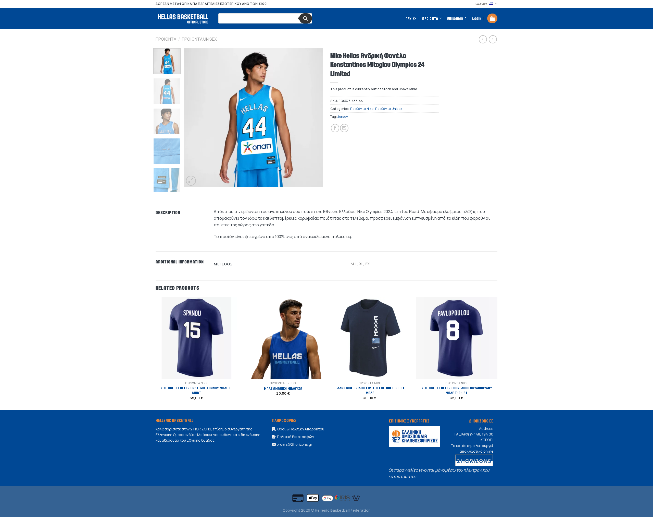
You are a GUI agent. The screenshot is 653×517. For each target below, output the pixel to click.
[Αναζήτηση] (305, 18)
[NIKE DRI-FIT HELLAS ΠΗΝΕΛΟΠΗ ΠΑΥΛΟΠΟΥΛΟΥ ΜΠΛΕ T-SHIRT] (456, 338)
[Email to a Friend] (344, 128)
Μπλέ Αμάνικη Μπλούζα (283, 388)
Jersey (342, 116)
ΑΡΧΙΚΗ (411, 18)
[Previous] (193, 118)
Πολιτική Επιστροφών (295, 436)
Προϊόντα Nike (361, 108)
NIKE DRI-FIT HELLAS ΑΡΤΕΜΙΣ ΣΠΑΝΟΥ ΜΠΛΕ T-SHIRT (196, 390)
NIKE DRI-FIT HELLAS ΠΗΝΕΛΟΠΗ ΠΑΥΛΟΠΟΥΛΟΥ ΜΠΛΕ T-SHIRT (456, 390)
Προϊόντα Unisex (199, 39)
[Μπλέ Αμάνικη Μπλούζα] (283, 338)
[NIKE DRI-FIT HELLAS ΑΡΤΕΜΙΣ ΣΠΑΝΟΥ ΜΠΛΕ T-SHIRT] (196, 338)
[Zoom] (191, 181)
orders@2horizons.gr (294, 444)
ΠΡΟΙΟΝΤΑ (430, 18)
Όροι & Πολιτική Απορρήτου (300, 429)
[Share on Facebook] (335, 128)
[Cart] (492, 18)
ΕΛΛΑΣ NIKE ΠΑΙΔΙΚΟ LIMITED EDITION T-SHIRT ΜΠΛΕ (370, 390)
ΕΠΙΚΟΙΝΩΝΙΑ (457, 18)
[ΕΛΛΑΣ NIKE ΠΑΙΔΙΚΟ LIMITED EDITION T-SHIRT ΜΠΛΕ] (370, 338)
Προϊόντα (166, 39)
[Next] (313, 118)
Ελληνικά (480, 4)
